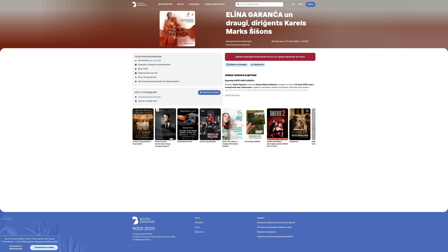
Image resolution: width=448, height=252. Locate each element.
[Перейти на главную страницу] (140, 4)
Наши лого (199, 232)
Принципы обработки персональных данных (276, 223)
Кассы (197, 218)
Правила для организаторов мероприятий (275, 237)
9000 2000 (144, 229)
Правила (260, 218)
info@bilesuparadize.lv (142, 240)
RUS (301, 4)
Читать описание (232, 95)
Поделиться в (258, 64)
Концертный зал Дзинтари (149, 97)
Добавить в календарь (238, 64)
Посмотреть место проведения (238, 45)
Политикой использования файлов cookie (40, 242)
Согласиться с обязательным (15, 247)
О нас (197, 227)
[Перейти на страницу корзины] (290, 4)
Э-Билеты (199, 223)
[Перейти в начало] (144, 220)
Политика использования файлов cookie (274, 227)
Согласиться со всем (44, 247)
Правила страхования (266, 232)
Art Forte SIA (155, 60)
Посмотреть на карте (210, 92)
